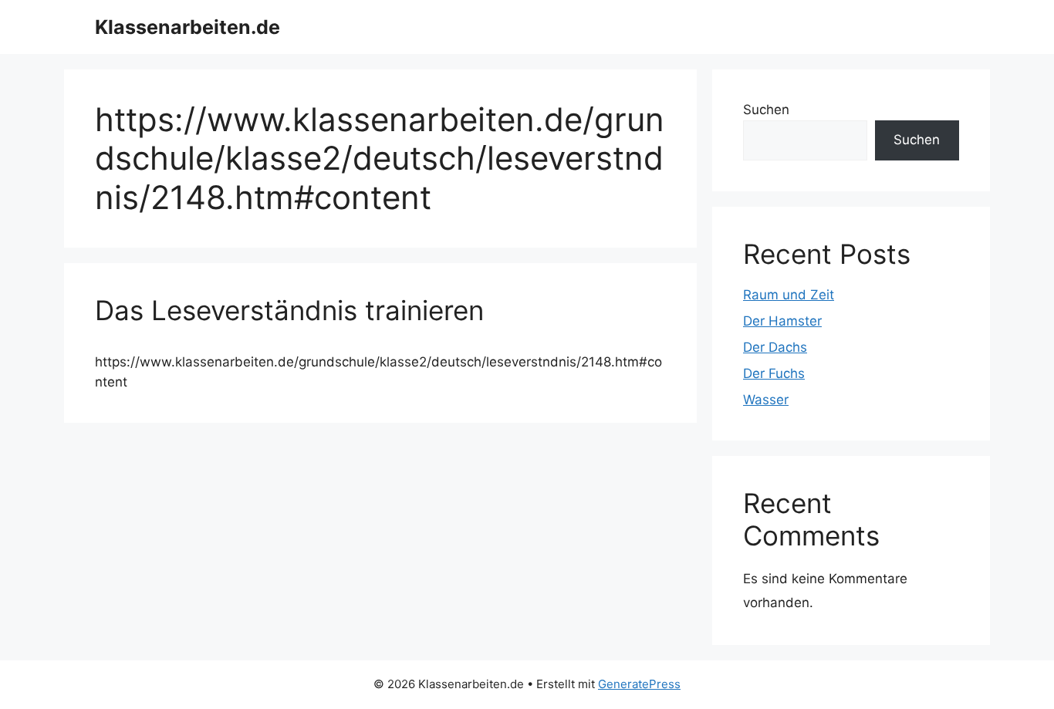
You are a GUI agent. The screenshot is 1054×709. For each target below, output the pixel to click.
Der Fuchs (774, 373)
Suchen (766, 109)
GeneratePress (639, 684)
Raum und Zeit (788, 294)
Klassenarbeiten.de (187, 27)
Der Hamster (782, 321)
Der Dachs (775, 347)
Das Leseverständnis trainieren (289, 310)
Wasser (766, 399)
